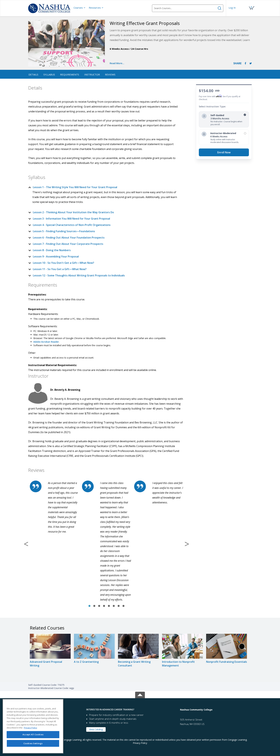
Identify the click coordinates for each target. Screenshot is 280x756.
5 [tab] (109, 606)
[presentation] (79, 7)
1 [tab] (89, 606)
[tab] (103, 187)
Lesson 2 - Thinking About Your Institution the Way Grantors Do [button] (73, 212)
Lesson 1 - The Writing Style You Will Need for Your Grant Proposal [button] (75, 187)
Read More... (117, 63)
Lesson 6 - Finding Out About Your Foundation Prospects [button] (69, 237)
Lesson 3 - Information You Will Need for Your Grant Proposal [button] (71, 218)
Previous (26, 544)
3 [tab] (99, 606)
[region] (33, 726)
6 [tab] (113, 606)
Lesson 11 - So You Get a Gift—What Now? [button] (60, 269)
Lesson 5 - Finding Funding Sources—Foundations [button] (64, 231)
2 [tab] (94, 606)
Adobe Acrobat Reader (46, 341)
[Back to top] (140, 694)
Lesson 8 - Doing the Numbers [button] (52, 250)
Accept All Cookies (33, 734)
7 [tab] (118, 606)
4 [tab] (104, 606)
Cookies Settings (33, 743)
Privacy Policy (140, 743)
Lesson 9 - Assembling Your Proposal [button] (56, 256)
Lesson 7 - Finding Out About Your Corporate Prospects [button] (68, 244)
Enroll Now (224, 152)
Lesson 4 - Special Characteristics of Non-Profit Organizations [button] (72, 225)
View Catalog (96, 729)
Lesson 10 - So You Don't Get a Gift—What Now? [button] (63, 263)
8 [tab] (123, 606)
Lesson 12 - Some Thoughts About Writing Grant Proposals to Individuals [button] (79, 275)
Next (187, 544)
